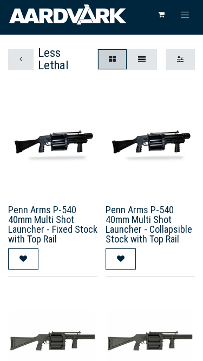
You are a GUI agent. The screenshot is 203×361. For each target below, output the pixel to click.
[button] (23, 259)
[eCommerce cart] (161, 14)
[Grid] (112, 59)
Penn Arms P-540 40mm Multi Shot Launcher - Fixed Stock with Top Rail (52, 224)
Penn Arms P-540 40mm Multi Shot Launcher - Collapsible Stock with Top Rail (149, 224)
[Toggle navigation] (185, 14)
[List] (142, 59)
